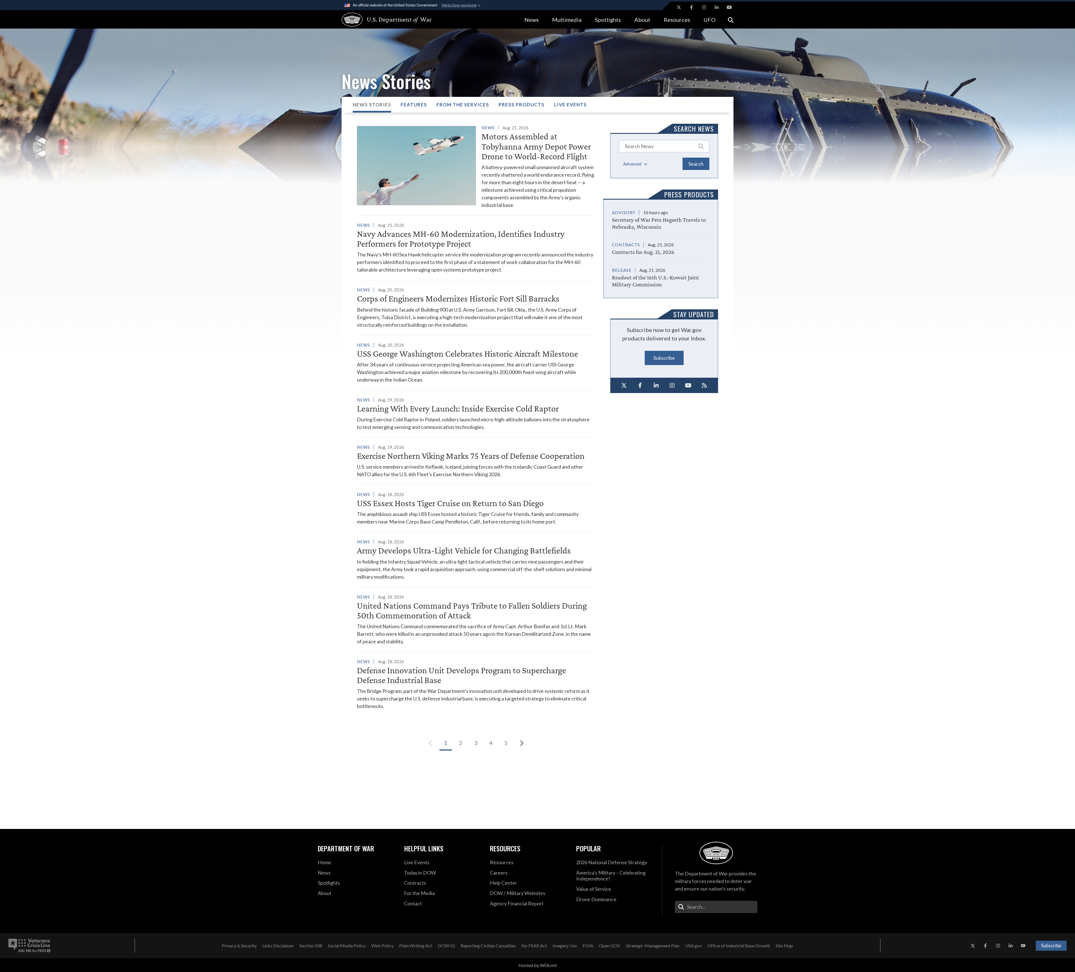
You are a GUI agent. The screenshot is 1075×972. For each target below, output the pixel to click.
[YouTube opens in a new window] (729, 7)
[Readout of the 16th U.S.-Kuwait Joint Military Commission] (660, 275)
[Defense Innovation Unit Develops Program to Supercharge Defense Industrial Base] (476, 684)
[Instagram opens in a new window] (704, 7)
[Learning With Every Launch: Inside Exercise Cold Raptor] (476, 413)
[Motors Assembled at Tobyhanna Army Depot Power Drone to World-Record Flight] (476, 166)
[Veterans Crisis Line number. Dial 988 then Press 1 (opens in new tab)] (29, 946)
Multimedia (566, 19)
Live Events (570, 105)
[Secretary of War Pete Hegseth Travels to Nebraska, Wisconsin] (660, 219)
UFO (710, 19)
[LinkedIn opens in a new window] (716, 7)
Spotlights (608, 19)
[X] (624, 385)
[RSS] (705, 385)
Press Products (521, 105)
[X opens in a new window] (679, 7)
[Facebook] (640, 385)
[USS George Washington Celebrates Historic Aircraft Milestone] (476, 362)
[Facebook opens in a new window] (691, 7)
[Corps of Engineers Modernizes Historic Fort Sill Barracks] (476, 307)
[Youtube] (688, 385)
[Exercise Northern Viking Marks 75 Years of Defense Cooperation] (476, 460)
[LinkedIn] (656, 385)
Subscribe (664, 358)
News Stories (372, 105)
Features (414, 105)
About (642, 19)
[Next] (521, 743)
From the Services (462, 105)
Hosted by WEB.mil (537, 965)
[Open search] (730, 19)
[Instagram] (672, 385)
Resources (677, 19)
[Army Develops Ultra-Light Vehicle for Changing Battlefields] (476, 559)
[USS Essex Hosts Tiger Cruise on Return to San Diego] (476, 507)
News (531, 19)
